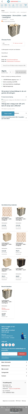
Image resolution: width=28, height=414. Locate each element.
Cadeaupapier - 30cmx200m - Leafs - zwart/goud (7, 302)
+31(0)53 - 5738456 (9, 337)
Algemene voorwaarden (9, 400)
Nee (19, 409)
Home (2, 10)
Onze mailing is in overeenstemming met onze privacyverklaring (11, 357)
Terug (2, 1)
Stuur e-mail (7, 113)
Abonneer (22, 354)
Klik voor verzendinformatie (5, 308)
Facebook (2, 344)
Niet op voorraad (21, 72)
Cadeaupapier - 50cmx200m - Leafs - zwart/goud (21, 219)
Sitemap (24, 400)
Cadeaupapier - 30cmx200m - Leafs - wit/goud (7, 270)
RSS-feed (18, 400)
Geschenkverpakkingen (12, 59)
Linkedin (9, 344)
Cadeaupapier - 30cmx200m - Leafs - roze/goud (21, 244)
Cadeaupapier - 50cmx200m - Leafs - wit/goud (7, 244)
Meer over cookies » (14, 412)
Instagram (6, 344)
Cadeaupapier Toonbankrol (13, 61)
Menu (6, 6)
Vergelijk (12, 19)
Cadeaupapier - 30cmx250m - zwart (21, 269)
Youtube (13, 344)
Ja (12, 409)
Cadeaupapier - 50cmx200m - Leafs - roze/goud (7, 219)
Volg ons (4, 341)
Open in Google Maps (14, 388)
